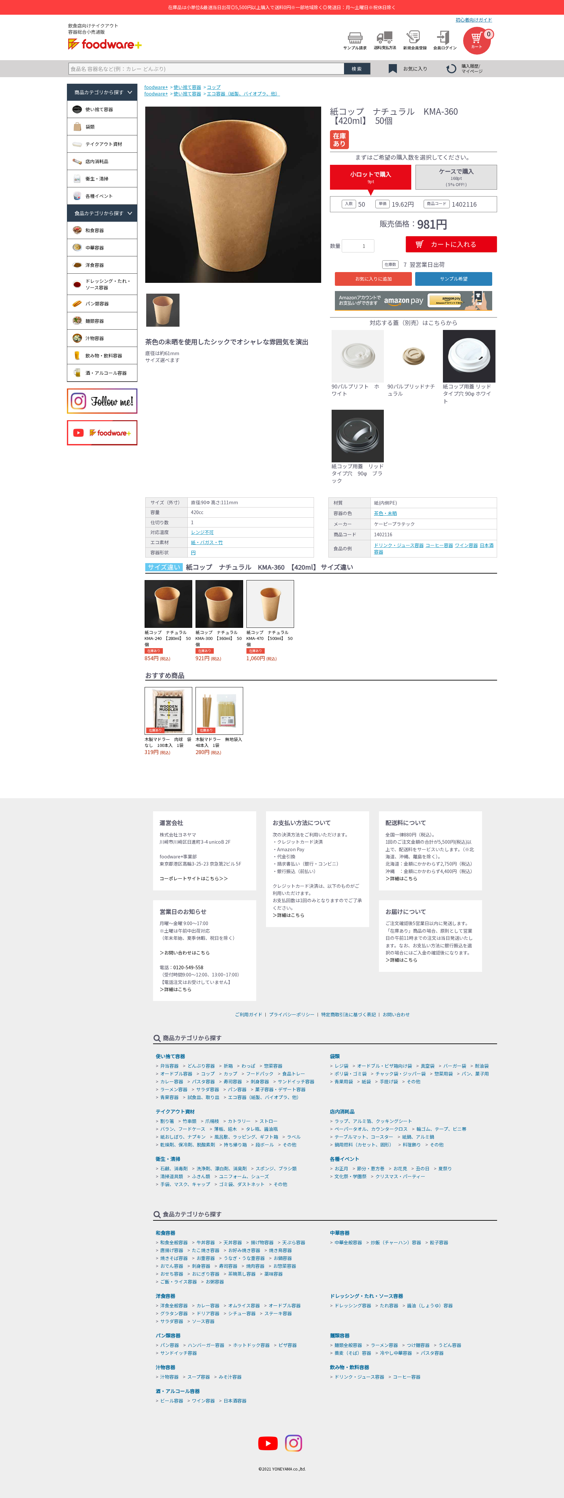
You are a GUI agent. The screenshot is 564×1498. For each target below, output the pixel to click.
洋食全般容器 (174, 1305)
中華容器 (340, 1232)
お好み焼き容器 (244, 1250)
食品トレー (293, 1073)
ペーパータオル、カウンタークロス (371, 1129)
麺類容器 (340, 1335)
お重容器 (205, 1258)
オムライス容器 (244, 1305)
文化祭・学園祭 (351, 1176)
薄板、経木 (225, 1129)
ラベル (294, 1136)
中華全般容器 (348, 1242)
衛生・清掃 (168, 1158)
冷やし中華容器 (396, 1353)
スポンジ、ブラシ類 (276, 1168)
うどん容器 (449, 1345)
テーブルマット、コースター (364, 1136)
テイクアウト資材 (175, 1111)
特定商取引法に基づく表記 (348, 1014)
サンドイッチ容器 (296, 1081)
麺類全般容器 (348, 1345)
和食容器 (165, 1232)
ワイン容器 (466, 545)
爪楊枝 (212, 1121)
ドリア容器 (207, 1313)
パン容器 (237, 1089)
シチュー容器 (242, 1313)
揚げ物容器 (262, 1242)
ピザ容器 (287, 1345)
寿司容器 (233, 1081)
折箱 (228, 1065)
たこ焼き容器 (205, 1250)
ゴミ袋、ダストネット (242, 1184)
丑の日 (423, 1168)
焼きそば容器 (174, 1258)
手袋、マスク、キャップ (185, 1184)
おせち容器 (171, 1273)
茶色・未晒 (385, 513)
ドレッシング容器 (353, 1305)
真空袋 (427, 1065)
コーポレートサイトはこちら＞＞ (194, 878)
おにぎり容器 (205, 1273)
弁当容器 (169, 1065)
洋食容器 (165, 1295)
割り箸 (167, 1121)
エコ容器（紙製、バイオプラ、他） (264, 1097)
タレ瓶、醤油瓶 (262, 1129)
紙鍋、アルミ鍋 (418, 1136)
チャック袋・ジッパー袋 (400, 1073)
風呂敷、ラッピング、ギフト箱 (246, 1136)
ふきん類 (201, 1176)
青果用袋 (344, 1081)
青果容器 (169, 1097)
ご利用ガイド (248, 1014)
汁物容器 (165, 1367)
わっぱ (248, 1065)
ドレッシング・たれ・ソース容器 (366, 1295)
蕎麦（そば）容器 (353, 1353)
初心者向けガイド (474, 19)
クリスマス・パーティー (400, 1176)
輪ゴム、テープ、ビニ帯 (441, 1129)
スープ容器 (198, 1376)
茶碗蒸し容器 (242, 1273)
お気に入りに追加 (373, 278)
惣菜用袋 (443, 1073)
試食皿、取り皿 (203, 1097)
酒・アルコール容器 (178, 1390)
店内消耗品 (342, 1111)
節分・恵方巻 (370, 1168)
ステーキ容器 (278, 1313)
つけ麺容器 (418, 1345)
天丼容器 (233, 1242)
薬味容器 (273, 1273)
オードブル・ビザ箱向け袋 (384, 1065)
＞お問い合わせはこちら (185, 952)
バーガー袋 (454, 1065)
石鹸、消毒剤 (174, 1168)
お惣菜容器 (284, 1266)
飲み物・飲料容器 (349, 1367)
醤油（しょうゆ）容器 (430, 1305)
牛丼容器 (205, 1242)
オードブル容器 (176, 1073)
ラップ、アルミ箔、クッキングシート (373, 1121)
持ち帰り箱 (235, 1144)
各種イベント (344, 1158)
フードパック (260, 1073)
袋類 (335, 1056)
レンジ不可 (202, 532)
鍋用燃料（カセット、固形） (364, 1144)
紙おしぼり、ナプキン (183, 1136)
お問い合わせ (396, 1014)
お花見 (400, 1168)
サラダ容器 (207, 1089)
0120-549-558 (188, 967)
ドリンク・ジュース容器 (399, 545)
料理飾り (412, 1144)
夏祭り (445, 1168)
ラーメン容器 (173, 1089)
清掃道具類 (171, 1176)
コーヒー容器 (439, 545)
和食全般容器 (174, 1242)
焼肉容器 (255, 1266)
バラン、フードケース (182, 1129)
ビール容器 (171, 1400)
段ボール (265, 1144)
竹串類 (189, 1121)
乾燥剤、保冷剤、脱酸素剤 (187, 1144)
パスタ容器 (203, 1081)
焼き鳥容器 (280, 1250)
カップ (230, 1073)
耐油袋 (482, 1065)
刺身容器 (260, 1081)
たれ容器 (389, 1305)
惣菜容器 (273, 1065)
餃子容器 (439, 1242)
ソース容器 (203, 1321)
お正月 (341, 1168)
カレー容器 (171, 1081)
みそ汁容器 (230, 1376)
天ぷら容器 (293, 1242)
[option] (233, 195)
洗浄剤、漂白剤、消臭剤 (221, 1168)
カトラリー (239, 1121)
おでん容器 (171, 1266)
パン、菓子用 (475, 1073)
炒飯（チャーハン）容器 (396, 1242)
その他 (413, 1081)
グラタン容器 (174, 1313)
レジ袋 (341, 1065)
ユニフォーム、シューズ (244, 1176)
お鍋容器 (283, 1258)
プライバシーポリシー (292, 1014)
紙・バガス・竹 (207, 542)
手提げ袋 (389, 1081)
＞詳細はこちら (176, 989)
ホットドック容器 (251, 1345)
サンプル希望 (453, 278)
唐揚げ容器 (171, 1250)
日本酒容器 (235, 1400)
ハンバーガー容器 (206, 1345)
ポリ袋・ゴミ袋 (351, 1073)
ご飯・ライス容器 (178, 1281)
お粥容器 (215, 1281)
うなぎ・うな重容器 (244, 1258)
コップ (208, 1073)
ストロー (268, 1121)
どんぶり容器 (201, 1065)
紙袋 (366, 1081)
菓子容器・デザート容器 (280, 1089)
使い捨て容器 (170, 1056)
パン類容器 (168, 1335)
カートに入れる (454, 244)
